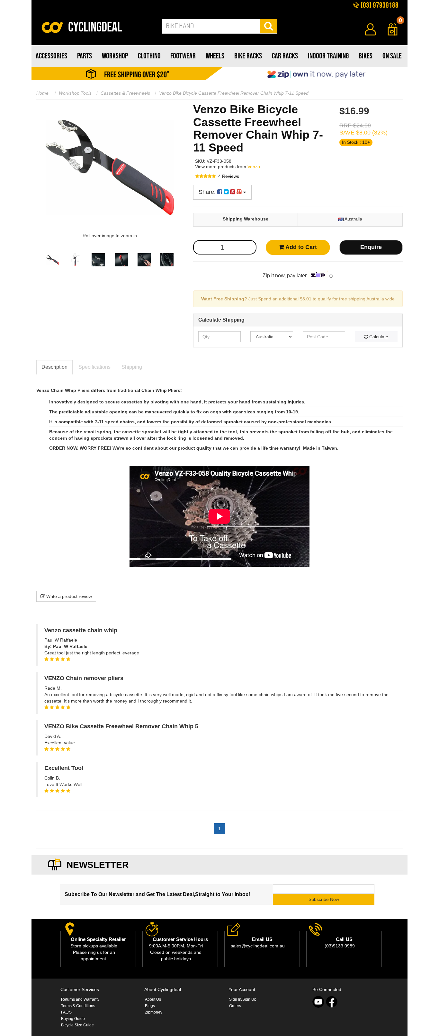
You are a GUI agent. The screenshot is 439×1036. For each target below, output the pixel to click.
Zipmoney (153, 1012)
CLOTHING (149, 56)
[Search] (268, 26)
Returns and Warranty (80, 999)
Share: (208, 192)
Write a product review (68, 596)
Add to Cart (300, 247)
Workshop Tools (75, 93)
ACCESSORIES (51, 56)
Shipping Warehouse (245, 218)
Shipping (131, 367)
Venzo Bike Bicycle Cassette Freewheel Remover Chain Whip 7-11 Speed (234, 93)
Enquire (371, 247)
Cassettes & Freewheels (125, 93)
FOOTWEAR (183, 56)
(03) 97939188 (379, 5)
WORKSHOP (115, 56)
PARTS (84, 56)
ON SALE (392, 56)
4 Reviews (228, 176)
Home (42, 93)
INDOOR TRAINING (328, 56)
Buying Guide (73, 1018)
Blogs (150, 1006)
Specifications (94, 367)
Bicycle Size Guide (77, 1025)
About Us (153, 999)
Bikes (365, 56)
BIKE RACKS (248, 56)
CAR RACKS (285, 56)
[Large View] (52, 259)
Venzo (253, 166)
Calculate (378, 336)
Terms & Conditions (78, 1006)
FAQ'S (66, 1012)
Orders (235, 1006)
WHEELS (215, 56)
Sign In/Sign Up (242, 999)
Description (54, 367)
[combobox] (211, 26)
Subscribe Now (324, 899)
